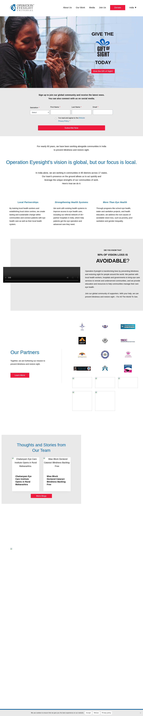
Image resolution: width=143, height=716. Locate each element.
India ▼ (133, 7)
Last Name (76, 107)
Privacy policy (106, 713)
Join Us (102, 7)
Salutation (35, 107)
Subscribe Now (71, 128)
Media (92, 7)
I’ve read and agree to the (71, 119)
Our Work (80, 7)
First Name (55, 107)
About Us (67, 7)
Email (95, 107)
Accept (88, 713)
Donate (117, 7)
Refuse (96, 713)
